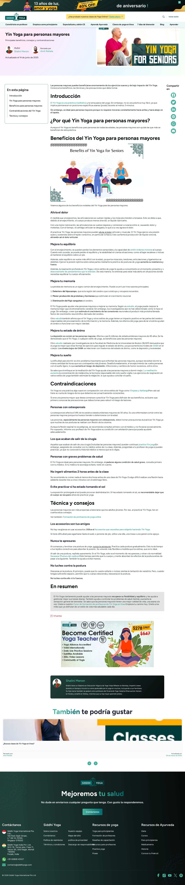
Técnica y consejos (18, 115)
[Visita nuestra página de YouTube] (170, 875)
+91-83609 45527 (15, 859)
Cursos (144, 835)
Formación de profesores (103, 835)
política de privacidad (77, 840)
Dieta (143, 831)
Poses (95, 853)
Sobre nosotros (50, 831)
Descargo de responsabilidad (81, 844)
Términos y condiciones (54, 844)
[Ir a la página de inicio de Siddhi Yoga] (16, 16)
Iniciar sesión (174, 17)
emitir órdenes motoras (141, 249)
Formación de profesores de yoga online (82, 517)
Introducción (15, 95)
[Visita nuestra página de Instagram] (164, 875)
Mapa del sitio (74, 835)
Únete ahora (115, 17)
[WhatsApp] (173, 123)
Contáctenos (92, 812)
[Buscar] (163, 16)
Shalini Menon (21, 51)
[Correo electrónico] (173, 131)
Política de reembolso (53, 840)
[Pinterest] (173, 116)
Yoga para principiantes (103, 831)
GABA (156, 345)
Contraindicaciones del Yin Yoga (24, 110)
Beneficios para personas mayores (25, 105)
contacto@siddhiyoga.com (19, 865)
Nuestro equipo (75, 831)
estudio (130, 306)
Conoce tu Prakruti (149, 853)
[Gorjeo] (173, 102)
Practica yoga (98, 849)
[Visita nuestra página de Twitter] (175, 875)
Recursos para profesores (104, 844)
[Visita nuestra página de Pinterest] (181, 875)
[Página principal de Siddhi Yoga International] (92, 781)
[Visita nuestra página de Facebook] (158, 875)
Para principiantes (149, 840)
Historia (144, 849)
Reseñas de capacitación (103, 840)
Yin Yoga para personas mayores (24, 100)
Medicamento (147, 844)
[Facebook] (173, 95)
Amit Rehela (46, 51)
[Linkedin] (173, 109)
